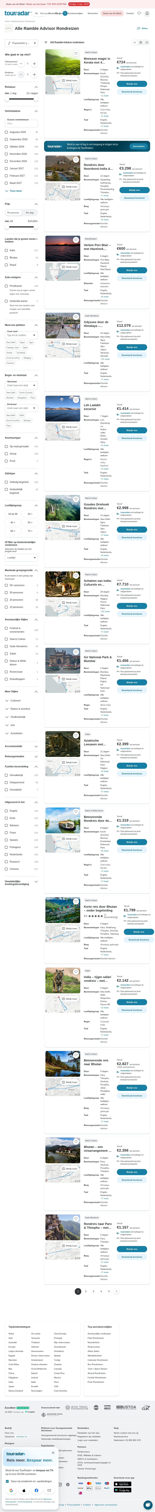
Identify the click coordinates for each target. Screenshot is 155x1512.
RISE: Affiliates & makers (89, 1455)
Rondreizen (30, 21)
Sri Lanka (35, 1333)
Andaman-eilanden (105, 285)
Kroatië (34, 1386)
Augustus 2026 (18, 132)
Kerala (103, 113)
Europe (11, 1347)
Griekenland (37, 1360)
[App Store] (122, 1484)
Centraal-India (104, 1023)
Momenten (93, 13)
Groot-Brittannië (38, 1369)
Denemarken (37, 1351)
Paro (33, 398)
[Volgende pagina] (116, 1291)
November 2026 (18, 154)
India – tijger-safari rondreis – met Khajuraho (97, 980)
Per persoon (13, 212)
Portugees (15, 847)
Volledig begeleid (19, 482)
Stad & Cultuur (17, 639)
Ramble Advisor (17, 21)
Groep (13, 453)
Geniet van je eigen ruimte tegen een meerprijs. (22, 292)
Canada (58, 1369)
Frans (13, 832)
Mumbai (10, 398)
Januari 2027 (17, 168)
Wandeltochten (95, 1355)
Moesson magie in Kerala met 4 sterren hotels (97, 62)
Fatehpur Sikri (13, 347)
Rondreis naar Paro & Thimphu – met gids (98, 1227)
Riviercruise (16, 672)
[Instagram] (60, 1485)
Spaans (14, 840)
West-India (105, 705)
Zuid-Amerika (60, 1391)
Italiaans (14, 825)
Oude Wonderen (18, 646)
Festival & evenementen (17, 630)
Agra (31, 342)
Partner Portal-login (87, 1468)
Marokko (12, 1360)
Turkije (57, 1360)
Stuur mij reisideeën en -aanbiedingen (31, 1481)
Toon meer (16, 191)
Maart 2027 (16, 183)
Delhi (25, 347)
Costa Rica (59, 1373)
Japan (11, 1386)
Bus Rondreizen (95, 1364)
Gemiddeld (15, 789)
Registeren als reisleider (89, 1436)
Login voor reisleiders (88, 1440)
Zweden (58, 1364)
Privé (12, 461)
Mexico (57, 1377)
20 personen (16, 600)
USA (56, 1386)
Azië (10, 1338)
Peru (56, 1382)
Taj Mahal (20, 353)
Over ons (9, 1433)
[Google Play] (122, 1490)
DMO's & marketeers (87, 1459)
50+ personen (17, 585)
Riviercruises (94, 1347)
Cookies (87, 1505)
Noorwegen (36, 1391)
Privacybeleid (73, 1505)
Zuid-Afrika (13, 1364)
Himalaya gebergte (104, 208)
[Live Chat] (148, 1505)
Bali (10, 1369)
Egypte (11, 1355)
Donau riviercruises (40, 1355)
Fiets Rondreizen (96, 1338)
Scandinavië (60, 1347)
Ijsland (34, 1373)
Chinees (14, 869)
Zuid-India (105, 109)
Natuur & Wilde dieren (18, 663)
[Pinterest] (68, 1485)
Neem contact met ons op (126, 1433)
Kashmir (104, 465)
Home (7, 21)
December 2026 (18, 161)
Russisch (15, 861)
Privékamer (16, 286)
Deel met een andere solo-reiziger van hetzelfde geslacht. (22, 309)
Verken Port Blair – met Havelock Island (97, 248)
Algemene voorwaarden (105, 1505)
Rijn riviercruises (62, 1342)
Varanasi (10, 363)
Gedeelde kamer (19, 301)
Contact (130, 13)
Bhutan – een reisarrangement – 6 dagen (97, 1150)
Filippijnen (13, 1377)
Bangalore (22, 398)
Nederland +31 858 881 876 (127, 1440)
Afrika (11, 1333)
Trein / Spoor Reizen (97, 1369)
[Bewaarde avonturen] (139, 13)
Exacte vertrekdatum (18, 119)
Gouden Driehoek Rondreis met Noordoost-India (96, 508)
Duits (12, 818)
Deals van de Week (112, 13)
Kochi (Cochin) (13, 358)
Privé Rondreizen (96, 1382)
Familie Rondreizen (97, 1377)
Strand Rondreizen (97, 1373)
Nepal (13, 265)
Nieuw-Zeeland (15, 1391)
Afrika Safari (93, 1351)
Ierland (34, 1377)
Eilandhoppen (17, 679)
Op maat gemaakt (19, 446)
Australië (12, 1342)
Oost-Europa (60, 1333)
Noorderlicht (93, 1342)
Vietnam (35, 1347)
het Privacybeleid (25, 1502)
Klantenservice (121, 1436)
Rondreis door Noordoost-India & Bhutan (97, 168)
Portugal (58, 1338)
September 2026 (19, 139)
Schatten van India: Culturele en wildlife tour (98, 584)
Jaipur (22, 342)
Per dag (29, 212)
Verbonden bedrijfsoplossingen (56, 1439)
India (12, 250)
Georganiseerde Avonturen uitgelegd (58, 1435)
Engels (13, 811)
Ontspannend (17, 782)
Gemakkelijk (16, 775)
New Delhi (11, 342)
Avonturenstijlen (75, 13)
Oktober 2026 (17, 146)
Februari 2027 (17, 175)
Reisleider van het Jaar (89, 1433)
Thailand (35, 1342)
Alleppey (27, 358)
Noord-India (103, 461)
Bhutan (13, 257)
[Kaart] (147, 42)
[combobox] (21, 335)
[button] (132, 68)
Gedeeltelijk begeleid (16, 491)
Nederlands (16, 854)
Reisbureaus (84, 1451)
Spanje (57, 1355)
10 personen (16, 607)
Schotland (59, 1351)
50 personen (16, 592)
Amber (9, 353)
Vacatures (16, 1436)
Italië (33, 1382)
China (11, 1373)
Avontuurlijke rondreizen (99, 1333)
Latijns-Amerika (15, 1351)
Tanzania (35, 1338)
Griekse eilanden (39, 1364)
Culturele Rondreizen (98, 1360)
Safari (13, 653)
